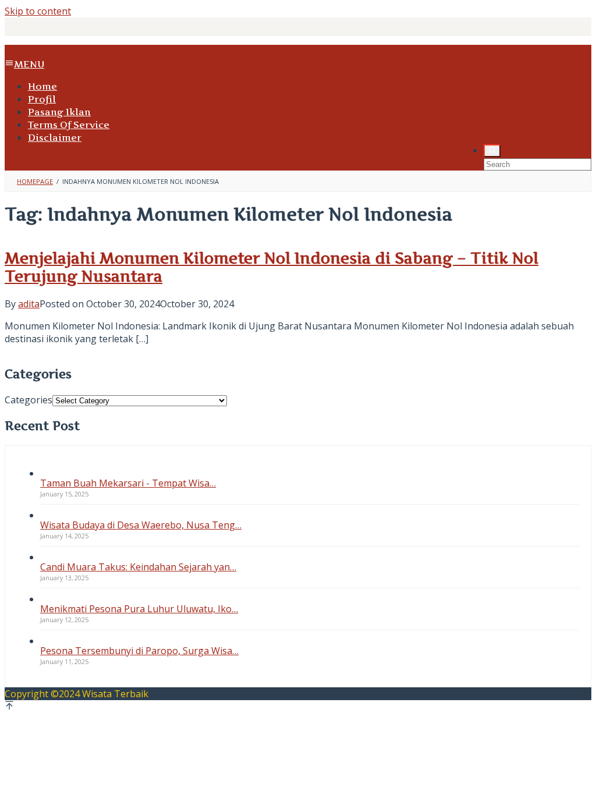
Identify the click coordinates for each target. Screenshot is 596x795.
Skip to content (38, 11)
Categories (28, 399)
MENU (29, 64)
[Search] (492, 150)
